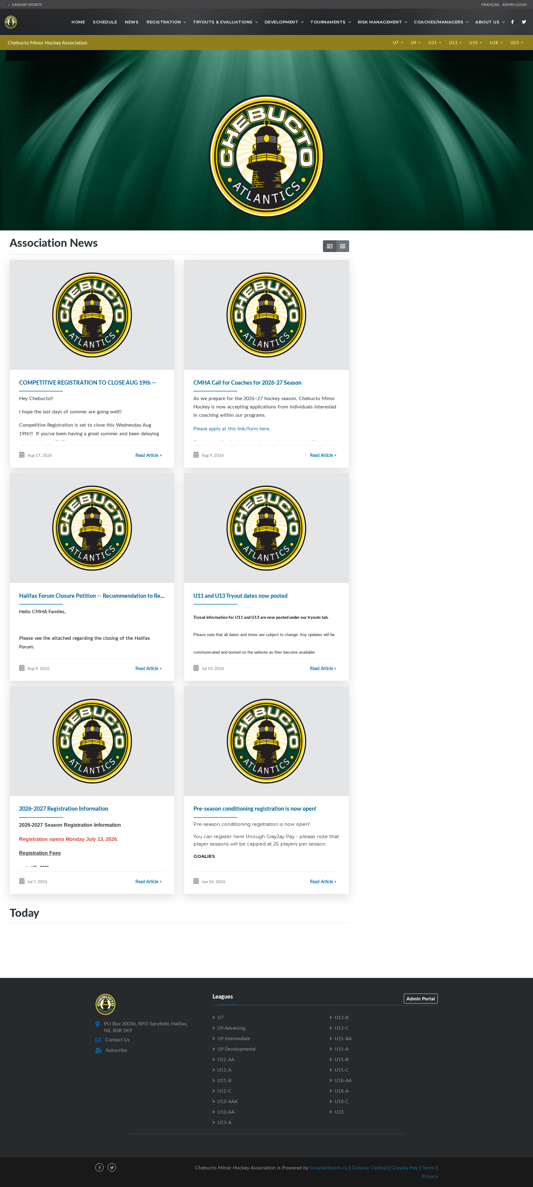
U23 (515, 42)
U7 (396, 42)
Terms (428, 1167)
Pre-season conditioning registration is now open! (254, 808)
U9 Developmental (236, 1049)
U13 (454, 42)
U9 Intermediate (233, 1038)
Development (282, 21)
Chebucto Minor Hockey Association (47, 42)
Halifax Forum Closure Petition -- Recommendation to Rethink (96, 596)
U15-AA (343, 1038)
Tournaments (328, 21)
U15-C (342, 1070)
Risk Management (380, 21)
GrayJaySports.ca (329, 1167)
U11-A (224, 1070)
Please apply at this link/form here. (231, 428)
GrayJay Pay (404, 1167)
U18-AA (343, 1080)
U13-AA (225, 1112)
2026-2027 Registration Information (63, 808)
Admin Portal (421, 998)
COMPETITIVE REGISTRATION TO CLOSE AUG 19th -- (87, 382)
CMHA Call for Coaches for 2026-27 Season (247, 382)
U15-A (342, 1049)
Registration (164, 21)
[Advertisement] (440, 295)
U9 (414, 42)
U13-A (224, 1122)
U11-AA (225, 1059)
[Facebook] (512, 22)
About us (487, 21)
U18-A (342, 1091)
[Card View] (330, 246)
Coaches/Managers (438, 21)
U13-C (342, 1028)
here (238, 836)
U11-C (224, 1091)
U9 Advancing (231, 1028)
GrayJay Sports (26, 4)
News (131, 21)
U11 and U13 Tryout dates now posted (240, 596)
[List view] (342, 246)
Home (78, 21)
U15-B (342, 1059)
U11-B (224, 1080)
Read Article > (148, 455)
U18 (494, 42)
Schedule (105, 21)
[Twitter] (524, 22)
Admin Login (514, 4)
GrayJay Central (369, 1167)
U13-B (342, 1017)
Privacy (430, 1176)
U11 (433, 42)
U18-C (342, 1101)
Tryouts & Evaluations (223, 21)
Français (491, 4)
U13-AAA (227, 1101)
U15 (474, 42)
